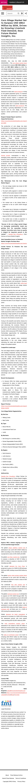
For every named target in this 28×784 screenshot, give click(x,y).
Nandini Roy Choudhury (8, 476)
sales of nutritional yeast (11, 635)
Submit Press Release (8, 778)
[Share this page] (26, 13)
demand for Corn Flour (17, 566)
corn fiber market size (13, 557)
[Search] (18, 13)
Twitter (8, 694)
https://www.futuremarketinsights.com (17, 692)
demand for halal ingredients (15, 614)
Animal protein (5, 155)
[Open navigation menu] (2, 13)
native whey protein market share (17, 575)
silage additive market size (17, 548)
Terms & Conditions (20, 778)
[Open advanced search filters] (22, 13)
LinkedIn (3, 694)
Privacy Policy (21, 781)
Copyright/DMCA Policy (9, 781)
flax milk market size (18, 584)
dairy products (20, 105)
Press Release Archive (16, 775)
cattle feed (23, 283)
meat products (18, 91)
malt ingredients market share (15, 623)
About (7, 775)
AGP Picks (4, 2)
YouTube (17, 694)
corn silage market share (20, 63)
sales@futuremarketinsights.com (16, 690)
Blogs (12, 694)
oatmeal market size (13, 594)
